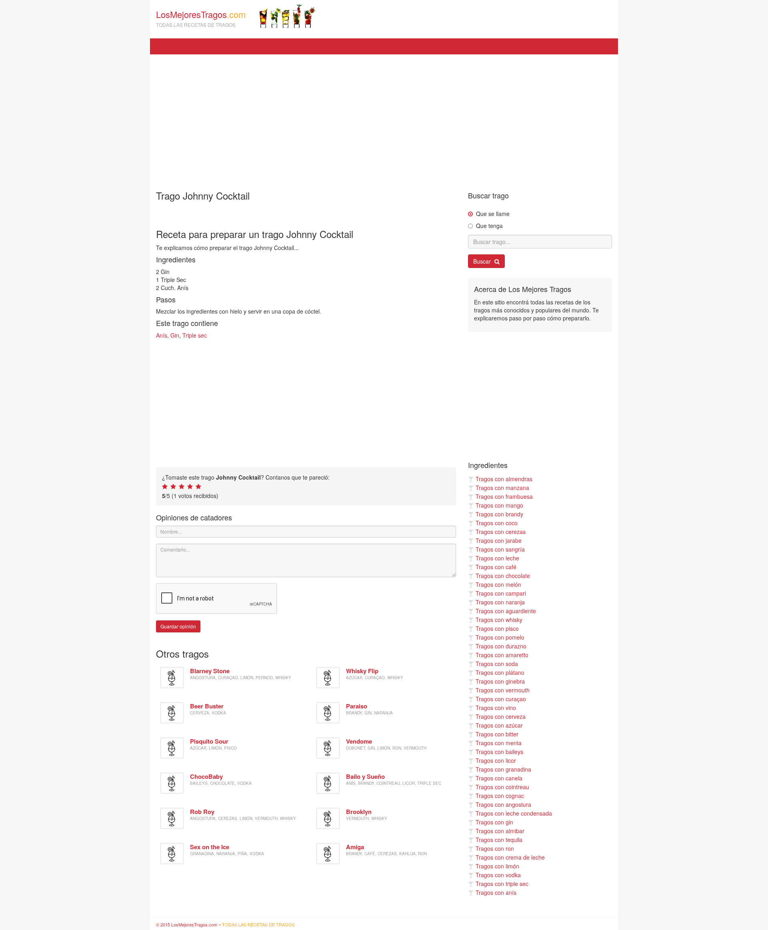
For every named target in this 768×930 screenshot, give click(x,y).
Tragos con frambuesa (504, 496)
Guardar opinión (178, 626)
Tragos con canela (499, 778)
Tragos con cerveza (501, 716)
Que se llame (493, 214)
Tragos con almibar (500, 831)
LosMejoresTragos (201, 18)
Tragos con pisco (497, 628)
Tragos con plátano (500, 672)
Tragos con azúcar (499, 725)
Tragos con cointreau (502, 787)
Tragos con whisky (499, 620)
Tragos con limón (497, 866)
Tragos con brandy (499, 514)
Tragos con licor (496, 760)
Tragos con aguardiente (506, 611)
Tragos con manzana (502, 488)
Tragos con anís (496, 892)
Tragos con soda (497, 664)
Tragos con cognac (500, 796)
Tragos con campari (501, 593)
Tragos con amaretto (502, 655)
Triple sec (194, 335)
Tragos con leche (497, 558)
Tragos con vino (496, 708)
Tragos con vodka (498, 875)
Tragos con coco (497, 523)
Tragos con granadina (503, 769)
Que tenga (489, 226)
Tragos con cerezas (501, 532)
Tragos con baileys (499, 752)
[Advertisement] (384, 118)
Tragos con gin (494, 822)
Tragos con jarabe (499, 540)
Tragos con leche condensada (514, 813)
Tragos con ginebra (500, 681)
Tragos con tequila (499, 840)
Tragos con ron (495, 848)
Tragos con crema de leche (510, 857)
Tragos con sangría (500, 549)
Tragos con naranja (500, 602)
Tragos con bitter (497, 734)
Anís (161, 335)
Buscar (482, 261)
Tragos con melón (498, 584)
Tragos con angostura (503, 804)
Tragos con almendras (504, 479)
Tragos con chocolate (503, 576)
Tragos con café (496, 567)
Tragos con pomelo (500, 637)
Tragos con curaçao (501, 699)
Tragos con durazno (501, 646)
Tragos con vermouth (503, 690)
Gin (174, 335)
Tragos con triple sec (502, 884)
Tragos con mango (499, 505)
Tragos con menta (499, 743)
